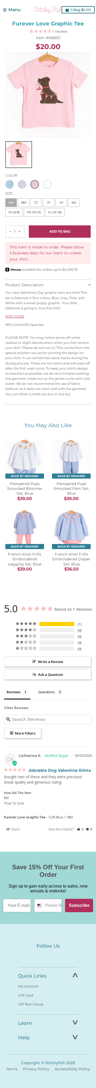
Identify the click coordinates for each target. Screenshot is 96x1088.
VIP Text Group (30, 1004)
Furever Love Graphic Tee (25, 817)
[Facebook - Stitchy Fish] (37, 956)
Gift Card (25, 995)
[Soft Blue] (9, 184)
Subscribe (79, 905)
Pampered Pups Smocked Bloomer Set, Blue (24, 488)
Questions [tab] (46, 692)
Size (9, 193)
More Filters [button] (24, 733)
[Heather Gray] (22, 184)
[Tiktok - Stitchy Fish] (59, 956)
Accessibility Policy (72, 1069)
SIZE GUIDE (14, 316)
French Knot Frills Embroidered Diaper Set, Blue (71, 559)
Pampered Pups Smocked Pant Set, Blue (71, 488)
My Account (28, 986)
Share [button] (15, 829)
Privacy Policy (36, 1069)
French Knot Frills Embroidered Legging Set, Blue (24, 559)
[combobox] (38, 905)
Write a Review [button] (50, 661)
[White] (47, 184)
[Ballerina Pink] (34, 184)
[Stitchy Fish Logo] (48, 10)
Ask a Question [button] (50, 674)
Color (11, 175)
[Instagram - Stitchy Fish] (48, 956)
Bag (80, 10)
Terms (12, 1069)
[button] (80, 829)
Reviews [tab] (14, 692)
